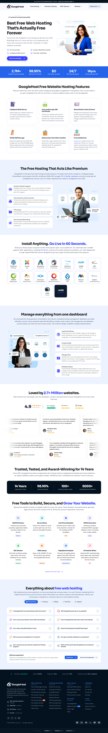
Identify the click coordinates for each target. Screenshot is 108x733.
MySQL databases (72, 176)
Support (79, 601)
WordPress (44, 250)
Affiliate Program (73, 706)
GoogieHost (18, 722)
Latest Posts (34, 708)
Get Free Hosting (15, 58)
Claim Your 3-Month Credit (65, 1)
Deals (68, 712)
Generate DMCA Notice (74, 687)
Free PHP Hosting (36, 697)
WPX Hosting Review (55, 703)
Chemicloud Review (55, 706)
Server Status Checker (74, 689)
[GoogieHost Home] (15, 6)
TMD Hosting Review (55, 700)
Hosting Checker (72, 692)
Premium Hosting (50, 6)
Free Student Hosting (37, 695)
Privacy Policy (89, 703)
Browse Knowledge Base (87, 657)
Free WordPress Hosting (38, 692)
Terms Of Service (90, 706)
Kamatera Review (54, 697)
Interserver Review (54, 687)
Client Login (70, 709)
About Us (88, 687)
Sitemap (87, 695)
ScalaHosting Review (55, 708)
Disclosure (88, 709)
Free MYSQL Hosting (37, 706)
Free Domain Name (38, 700)
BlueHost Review (54, 695)
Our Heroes (88, 689)
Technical (67, 601)
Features (45, 601)
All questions (32, 601)
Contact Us (69, 657)
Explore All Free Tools (52, 572)
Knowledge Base (72, 703)
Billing (56, 601)
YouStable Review (54, 692)
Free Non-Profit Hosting (38, 689)
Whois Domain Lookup (73, 695)
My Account (94, 6)
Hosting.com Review (55, 689)
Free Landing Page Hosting (39, 687)
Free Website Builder (37, 703)
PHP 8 (63, 176)
